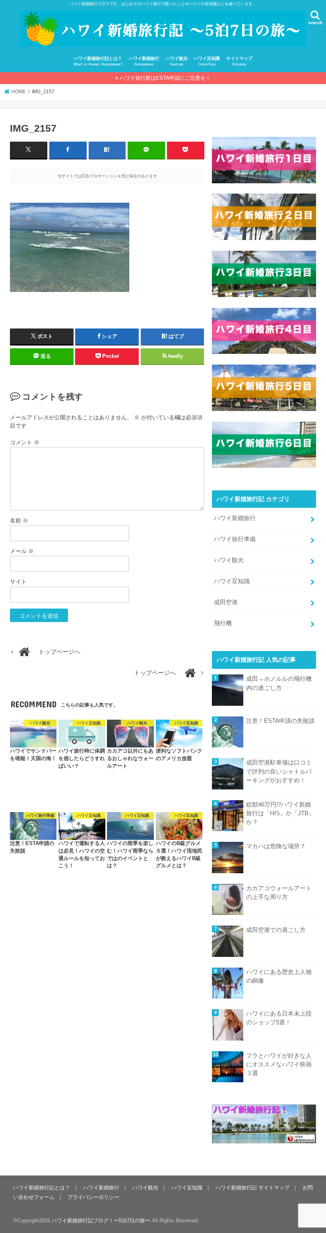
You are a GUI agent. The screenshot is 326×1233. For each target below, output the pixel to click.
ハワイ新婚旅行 (144, 61)
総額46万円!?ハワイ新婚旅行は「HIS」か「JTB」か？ (280, 813)
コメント (24, 442)
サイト (18, 581)
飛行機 (223, 623)
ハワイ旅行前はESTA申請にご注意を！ (165, 78)
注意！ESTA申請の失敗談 (280, 721)
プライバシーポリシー (93, 1197)
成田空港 (226, 602)
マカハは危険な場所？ (276, 846)
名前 (19, 520)
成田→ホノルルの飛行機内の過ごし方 (279, 683)
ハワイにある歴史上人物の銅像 (279, 976)
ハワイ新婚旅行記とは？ (98, 61)
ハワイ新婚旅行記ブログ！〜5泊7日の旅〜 (101, 1220)
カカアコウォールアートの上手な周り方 (279, 892)
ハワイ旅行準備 (235, 539)
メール (22, 551)
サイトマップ (239, 61)
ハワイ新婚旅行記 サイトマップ (252, 1188)
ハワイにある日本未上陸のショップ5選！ (279, 1018)
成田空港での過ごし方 (276, 930)
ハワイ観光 (177, 61)
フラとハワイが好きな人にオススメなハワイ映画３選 (279, 1064)
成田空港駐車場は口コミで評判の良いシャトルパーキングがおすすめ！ (279, 771)
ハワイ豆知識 (207, 61)
